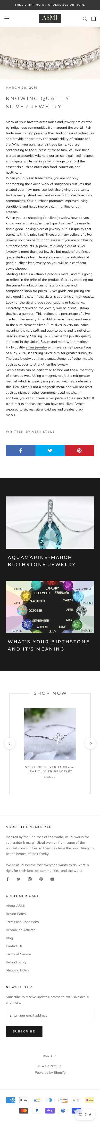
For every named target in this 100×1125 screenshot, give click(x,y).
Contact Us (14, 946)
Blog (9, 938)
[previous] (9, 743)
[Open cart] (94, 18)
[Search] (85, 18)
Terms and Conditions (22, 922)
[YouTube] (52, 879)
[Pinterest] (41, 879)
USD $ (48, 1055)
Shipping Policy (17, 970)
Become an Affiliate (20, 930)
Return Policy (16, 914)
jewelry (63, 217)
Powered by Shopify (50, 1072)
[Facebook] (7, 879)
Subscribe (24, 1031)
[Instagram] (30, 879)
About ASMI (15, 906)
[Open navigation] (6, 18)
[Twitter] (18, 879)
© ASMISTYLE (50, 1066)
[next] (90, 743)
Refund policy (16, 962)
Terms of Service (18, 954)
